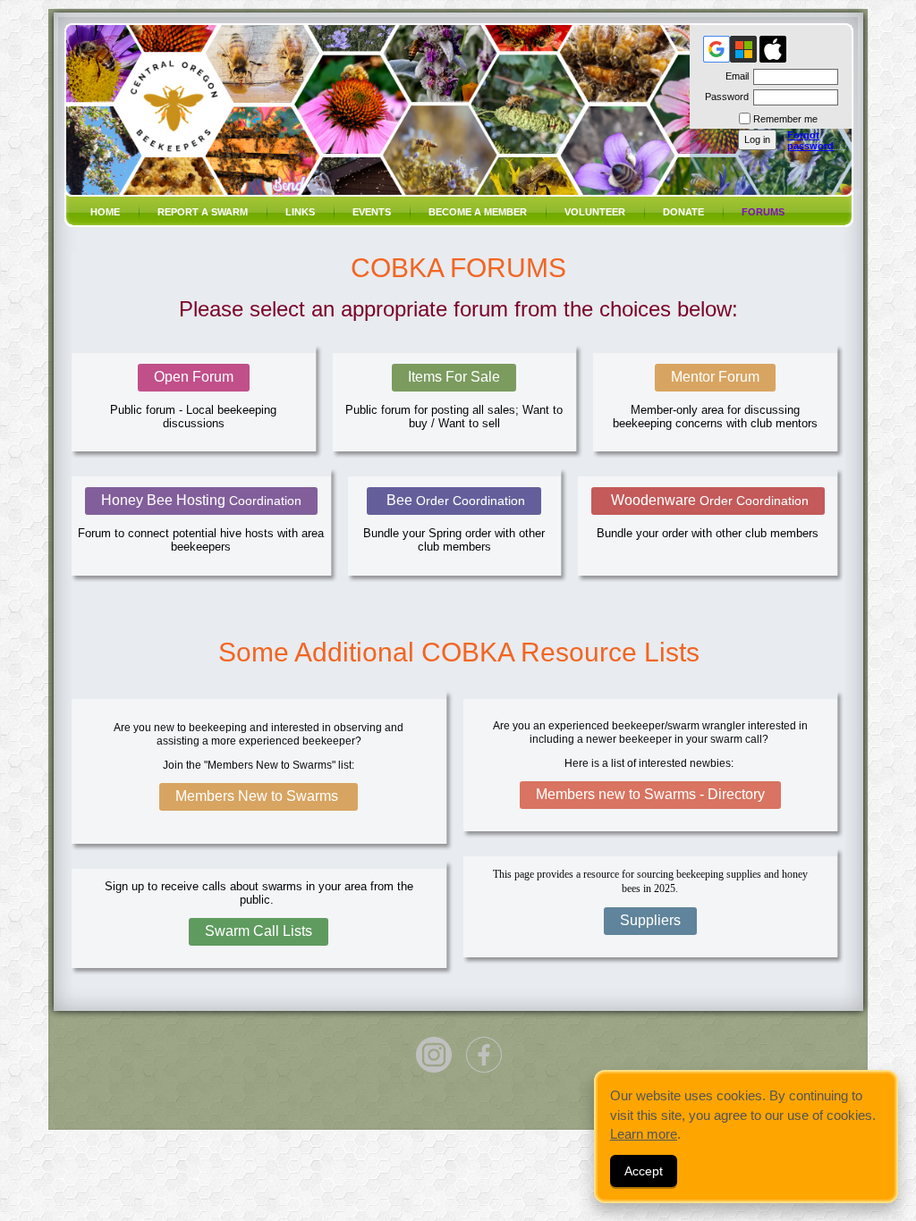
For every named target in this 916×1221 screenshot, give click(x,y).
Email (734, 76)
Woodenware (708, 500)
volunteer (594, 211)
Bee (454, 500)
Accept (643, 1171)
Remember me (785, 119)
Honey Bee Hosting (201, 500)
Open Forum (193, 376)
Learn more (643, 1133)
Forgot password (810, 140)
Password (724, 96)
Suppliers (650, 920)
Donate (683, 211)
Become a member (477, 211)
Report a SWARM (202, 211)
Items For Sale (454, 376)
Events (371, 211)
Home (105, 211)
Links (300, 211)
